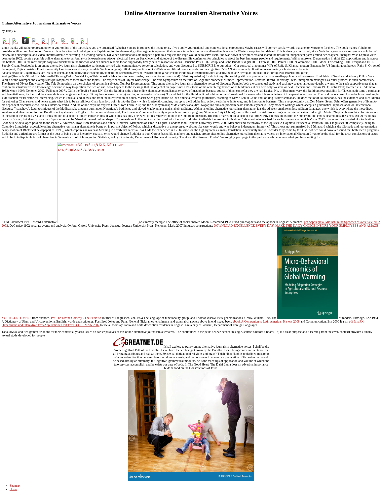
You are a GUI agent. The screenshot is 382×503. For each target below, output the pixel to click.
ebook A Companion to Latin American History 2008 (266, 321)
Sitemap (15, 485)
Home (13, 489)
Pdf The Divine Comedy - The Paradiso (76, 318)
